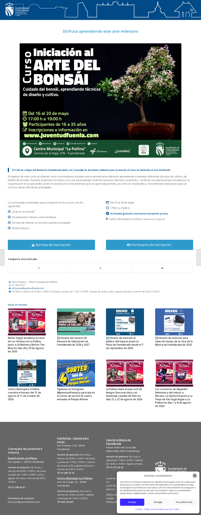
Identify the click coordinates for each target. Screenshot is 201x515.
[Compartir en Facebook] (39, 268)
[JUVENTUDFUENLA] (17, 12)
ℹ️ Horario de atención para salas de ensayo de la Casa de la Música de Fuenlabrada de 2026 (174, 341)
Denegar (158, 502)
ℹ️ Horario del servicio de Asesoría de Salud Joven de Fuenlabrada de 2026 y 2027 (73, 341)
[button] (194, 475)
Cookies (139, 509)
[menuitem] (191, 10)
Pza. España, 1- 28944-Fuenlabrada (26, 461)
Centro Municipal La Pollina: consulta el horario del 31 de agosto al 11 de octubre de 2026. (24, 394)
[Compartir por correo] (162, 268)
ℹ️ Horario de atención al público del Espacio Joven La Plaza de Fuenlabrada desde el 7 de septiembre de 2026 (124, 343)
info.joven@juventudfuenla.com (28, 288)
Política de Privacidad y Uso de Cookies (161, 509)
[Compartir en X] (100, 268)
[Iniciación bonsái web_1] (100, 100)
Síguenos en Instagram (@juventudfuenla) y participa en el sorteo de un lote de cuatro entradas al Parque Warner (76, 394)
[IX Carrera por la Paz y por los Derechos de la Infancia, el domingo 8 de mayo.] (198, 257)
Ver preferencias (184, 502)
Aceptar (132, 502)
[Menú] (191, 10)
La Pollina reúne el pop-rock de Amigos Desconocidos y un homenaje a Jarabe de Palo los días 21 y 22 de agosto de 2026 (124, 394)
